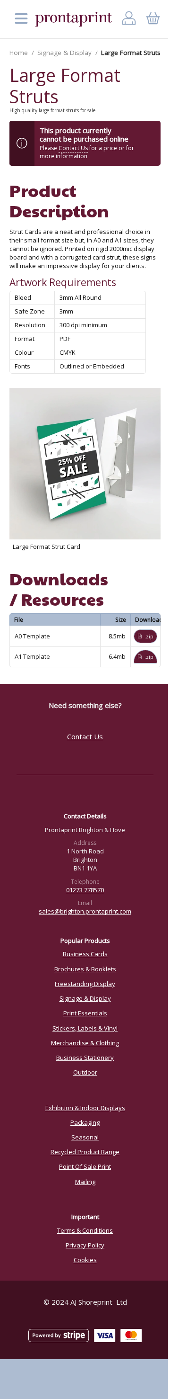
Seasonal (85, 1137)
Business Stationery (85, 1057)
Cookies (85, 1260)
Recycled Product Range (85, 1152)
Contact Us (73, 148)
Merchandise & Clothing (85, 1043)
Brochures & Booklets (85, 969)
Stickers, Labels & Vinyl (85, 1028)
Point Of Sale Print (85, 1166)
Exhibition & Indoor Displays (85, 1107)
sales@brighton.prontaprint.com (85, 911)
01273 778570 (85, 890)
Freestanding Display (85, 983)
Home (18, 52)
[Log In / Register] (129, 19)
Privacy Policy (85, 1245)
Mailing (85, 1181)
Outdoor (85, 1072)
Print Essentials (85, 1013)
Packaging (85, 1122)
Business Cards (85, 954)
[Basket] (153, 19)
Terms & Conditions (85, 1230)
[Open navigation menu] (21, 19)
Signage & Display (64, 52)
